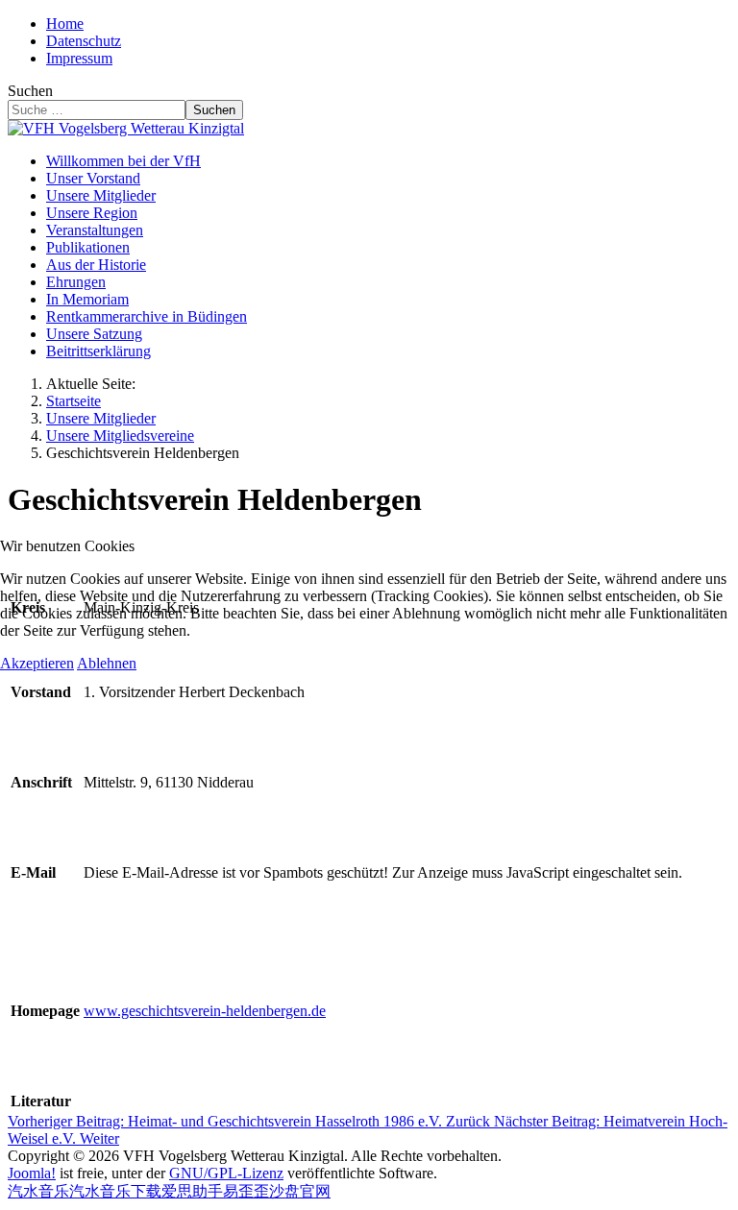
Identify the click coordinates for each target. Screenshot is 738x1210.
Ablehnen (106, 663)
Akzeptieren (37, 663)
